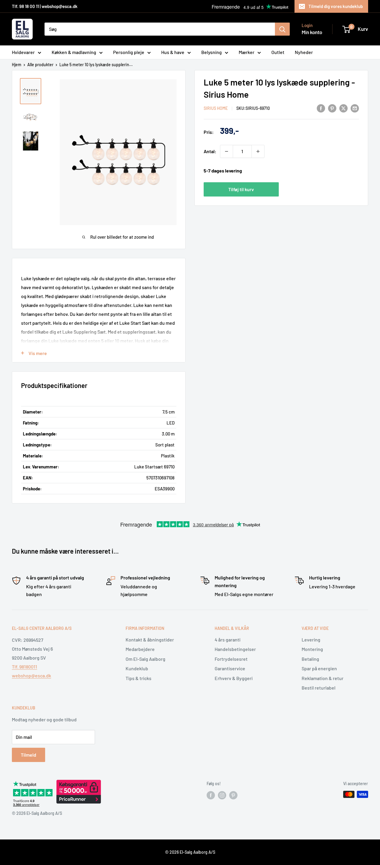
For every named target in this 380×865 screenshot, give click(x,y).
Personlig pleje (128, 52)
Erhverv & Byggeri (234, 678)
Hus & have (172, 52)
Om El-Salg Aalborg (145, 659)
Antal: (210, 151)
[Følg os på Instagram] (222, 795)
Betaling (310, 659)
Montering (312, 649)
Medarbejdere (140, 649)
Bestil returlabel (318, 687)
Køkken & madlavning (74, 52)
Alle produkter (40, 64)
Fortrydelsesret (231, 659)
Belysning (211, 52)
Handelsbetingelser (235, 649)
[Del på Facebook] (321, 108)
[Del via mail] (355, 108)
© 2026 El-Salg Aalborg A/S (190, 852)
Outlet (277, 52)
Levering (311, 639)
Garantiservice (230, 668)
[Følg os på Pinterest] (233, 795)
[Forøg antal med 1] (258, 151)
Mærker (246, 52)
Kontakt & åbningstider (150, 639)
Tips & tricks (138, 678)
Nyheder (304, 52)
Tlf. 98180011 (24, 666)
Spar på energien (319, 668)
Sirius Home (216, 108)
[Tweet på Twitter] (343, 108)
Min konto (312, 32)
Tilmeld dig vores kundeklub (335, 6)
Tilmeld (28, 755)
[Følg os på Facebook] (211, 795)
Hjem (16, 64)
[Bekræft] (282, 29)
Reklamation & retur (322, 678)
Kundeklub (137, 668)
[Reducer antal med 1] (226, 151)
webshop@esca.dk (31, 675)
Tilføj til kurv (241, 189)
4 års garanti (227, 639)
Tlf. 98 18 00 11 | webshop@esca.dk (44, 6)
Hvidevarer (23, 52)
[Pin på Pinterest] (332, 108)
